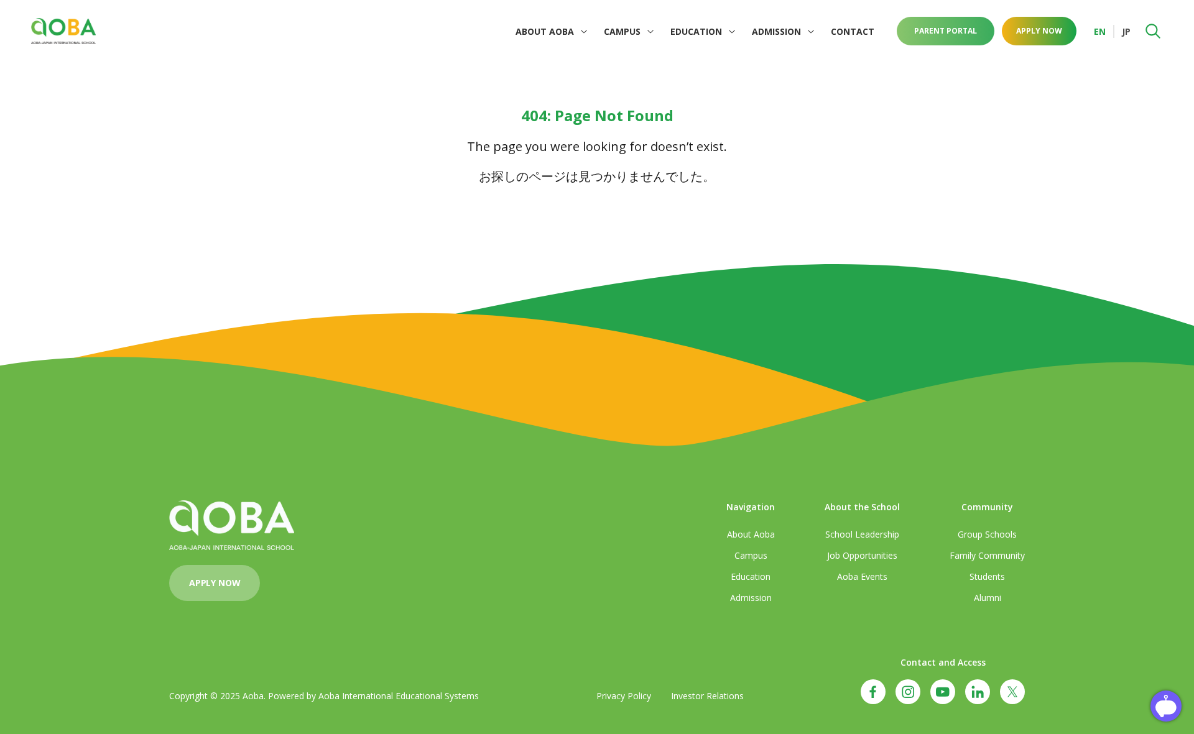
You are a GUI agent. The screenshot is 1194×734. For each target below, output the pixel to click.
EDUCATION (696, 31)
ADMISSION (776, 31)
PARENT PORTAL (945, 30)
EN (1100, 31)
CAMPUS (622, 31)
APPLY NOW (1039, 30)
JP (1126, 31)
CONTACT (852, 31)
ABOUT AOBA (545, 31)
